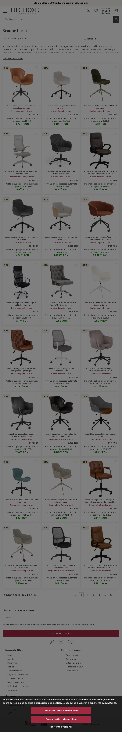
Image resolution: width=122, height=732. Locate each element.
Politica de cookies (23, 702)
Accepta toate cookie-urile (61, 710)
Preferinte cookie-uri (61, 726)
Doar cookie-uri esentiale (61, 719)
